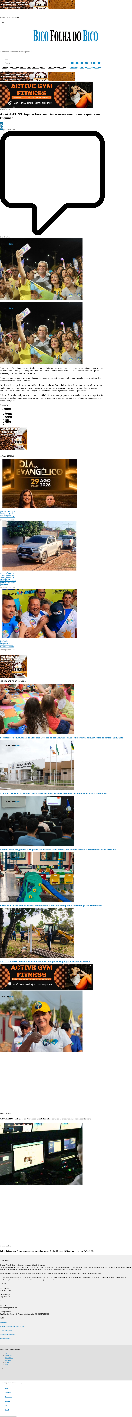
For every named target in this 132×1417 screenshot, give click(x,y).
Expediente (3, 1322)
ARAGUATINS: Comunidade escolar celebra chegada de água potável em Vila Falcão (45, 961)
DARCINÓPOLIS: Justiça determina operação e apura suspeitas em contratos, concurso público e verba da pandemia (8, 579)
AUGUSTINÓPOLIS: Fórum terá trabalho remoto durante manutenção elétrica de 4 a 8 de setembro (53, 793)
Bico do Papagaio (5, 109)
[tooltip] (7, 409)
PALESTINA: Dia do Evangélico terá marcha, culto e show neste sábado (8, 514)
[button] (21, 1383)
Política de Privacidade (7, 1334)
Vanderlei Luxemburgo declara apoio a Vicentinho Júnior (7, 644)
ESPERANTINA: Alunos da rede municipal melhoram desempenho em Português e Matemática (51, 905)
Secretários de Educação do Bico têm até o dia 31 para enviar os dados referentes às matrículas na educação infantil (61, 737)
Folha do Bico (10, 130)
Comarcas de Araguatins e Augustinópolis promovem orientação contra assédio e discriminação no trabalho (58, 849)
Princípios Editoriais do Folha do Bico (12, 1326)
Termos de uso (4, 1338)
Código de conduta (6, 1330)
